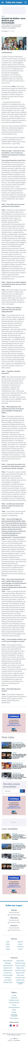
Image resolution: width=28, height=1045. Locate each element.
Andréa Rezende (7, 970)
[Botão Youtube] (14, 1026)
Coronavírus (20, 946)
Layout (11, 1039)
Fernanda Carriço (20, 977)
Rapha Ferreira (20, 973)
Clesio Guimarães (8, 975)
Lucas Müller (7, 980)
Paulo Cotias (20, 975)
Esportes (20, 942)
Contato (14, 995)
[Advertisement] (14, 10)
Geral (7, 942)
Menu (3, 2)
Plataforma (11, 1040)
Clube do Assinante (14, 1007)
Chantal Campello (20, 965)
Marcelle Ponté (7, 982)
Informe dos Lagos (20, 970)
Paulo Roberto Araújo (20, 983)
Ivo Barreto (8, 977)
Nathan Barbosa (7, 960)
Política (8, 944)
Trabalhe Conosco (14, 1000)
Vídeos (14, 1010)
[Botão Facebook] (11, 1026)
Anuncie (14, 1005)
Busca (25, 2)
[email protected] (14, 912)
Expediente (14, 998)
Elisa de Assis (8, 973)
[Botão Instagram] (17, 1026)
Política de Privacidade (14, 1015)
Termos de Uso (14, 1018)
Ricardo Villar (20, 960)
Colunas (14, 1012)
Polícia (8, 946)
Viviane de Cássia (8, 965)
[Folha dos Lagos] (14, 2)
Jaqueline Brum (7, 968)
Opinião (20, 944)
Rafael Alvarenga (20, 963)
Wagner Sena (20, 968)
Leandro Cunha (20, 980)
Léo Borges (8, 963)
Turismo (20, 949)
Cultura (8, 949)
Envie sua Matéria (14, 1002)
